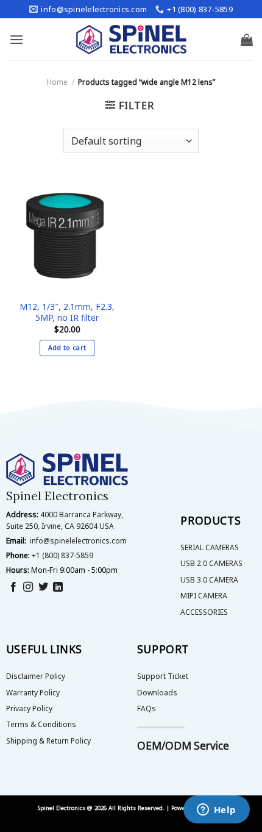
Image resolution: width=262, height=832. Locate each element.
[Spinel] (131, 40)
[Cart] (247, 39)
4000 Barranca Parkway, (81, 514)
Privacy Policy (29, 708)
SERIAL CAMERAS (209, 547)
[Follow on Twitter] (43, 587)
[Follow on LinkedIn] (58, 587)
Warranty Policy (33, 692)
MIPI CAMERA (203, 595)
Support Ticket (162, 676)
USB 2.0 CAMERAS (211, 563)
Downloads (157, 692)
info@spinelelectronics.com (78, 541)
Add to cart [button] (67, 347)
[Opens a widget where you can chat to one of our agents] (216, 810)
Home (57, 82)
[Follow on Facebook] (13, 587)
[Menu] (16, 39)
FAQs (146, 708)
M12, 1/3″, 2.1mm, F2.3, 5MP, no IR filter (67, 312)
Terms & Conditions (41, 724)
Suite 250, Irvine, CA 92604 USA (60, 526)
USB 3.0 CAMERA (209, 580)
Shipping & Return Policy (48, 741)
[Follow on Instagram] (28, 587)
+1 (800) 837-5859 (62, 555)
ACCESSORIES (204, 612)
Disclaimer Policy (35, 676)
